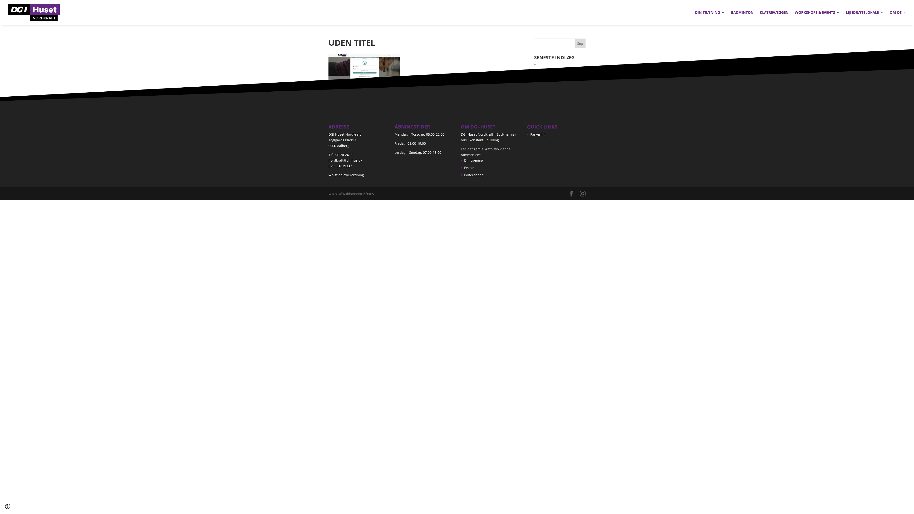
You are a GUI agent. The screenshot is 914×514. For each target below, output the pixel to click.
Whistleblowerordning (346, 175)
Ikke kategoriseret (548, 92)
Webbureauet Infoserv (358, 194)
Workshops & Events (815, 13)
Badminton (742, 13)
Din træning (707, 13)
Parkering (538, 134)
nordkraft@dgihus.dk (345, 160)
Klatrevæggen (774, 13)
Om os (896, 13)
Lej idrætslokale (862, 13)
